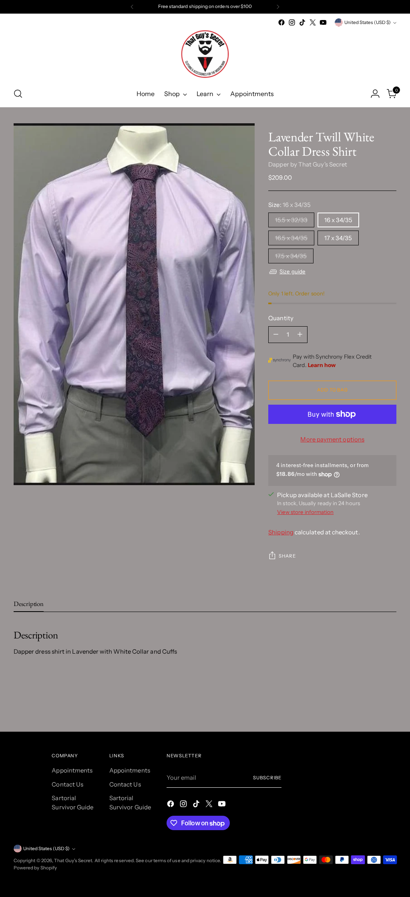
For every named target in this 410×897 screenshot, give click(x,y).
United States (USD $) (367, 22)
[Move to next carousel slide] (389, 703)
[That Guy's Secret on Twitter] (312, 22)
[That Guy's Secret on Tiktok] (302, 22)
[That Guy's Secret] (205, 54)
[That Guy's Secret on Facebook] (281, 22)
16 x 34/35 (338, 220)
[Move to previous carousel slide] (371, 704)
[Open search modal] (18, 94)
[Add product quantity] (300, 335)
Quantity (280, 318)
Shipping (280, 532)
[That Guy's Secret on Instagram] (291, 22)
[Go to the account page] (375, 94)
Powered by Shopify (35, 868)
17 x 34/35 (338, 238)
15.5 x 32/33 (291, 220)
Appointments (72, 770)
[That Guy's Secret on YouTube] (323, 22)
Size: (289, 205)
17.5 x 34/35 (291, 256)
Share (287, 556)
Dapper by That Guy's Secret (307, 164)
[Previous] (132, 7)
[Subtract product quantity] (276, 335)
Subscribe (267, 778)
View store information (305, 512)
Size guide (292, 271)
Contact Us (67, 784)
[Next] (278, 7)
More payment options (332, 439)
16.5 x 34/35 (291, 238)
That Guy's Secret (73, 860)
